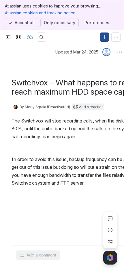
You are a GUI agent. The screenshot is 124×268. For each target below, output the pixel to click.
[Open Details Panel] (110, 230)
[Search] (41, 37)
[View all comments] (110, 218)
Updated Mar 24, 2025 (76, 51)
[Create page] (110, 241)
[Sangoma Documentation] (30, 37)
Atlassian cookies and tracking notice (40, 12)
